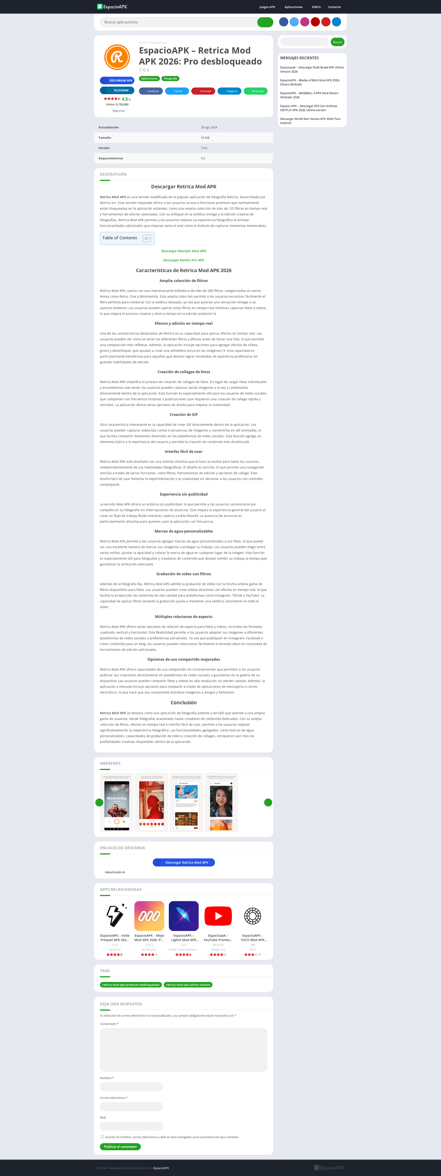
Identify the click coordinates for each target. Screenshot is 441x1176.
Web (103, 1117)
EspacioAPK (161, 1168)
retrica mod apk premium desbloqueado (131, 985)
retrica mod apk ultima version (188, 985)
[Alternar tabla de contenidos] (144, 238)
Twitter (178, 91)
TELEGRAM (121, 90)
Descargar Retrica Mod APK (187, 862)
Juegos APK (267, 7)
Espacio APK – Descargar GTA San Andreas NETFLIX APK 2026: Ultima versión (308, 108)
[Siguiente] (268, 802)
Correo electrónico (113, 1098)
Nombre (107, 1078)
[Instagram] (304, 21)
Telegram (231, 91)
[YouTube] (315, 21)
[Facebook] (283, 21)
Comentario (109, 1024)
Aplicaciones (293, 7)
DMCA (316, 7)
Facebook (153, 91)
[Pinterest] (326, 21)
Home (143, 42)
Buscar (337, 42)
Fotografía (170, 78)
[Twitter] (294, 21)
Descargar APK (121, 80)
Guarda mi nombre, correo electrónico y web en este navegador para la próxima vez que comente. (172, 1137)
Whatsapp (258, 91)
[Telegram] (336, 21)
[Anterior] (99, 802)
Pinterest (205, 91)
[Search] (265, 22)
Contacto (334, 7)
